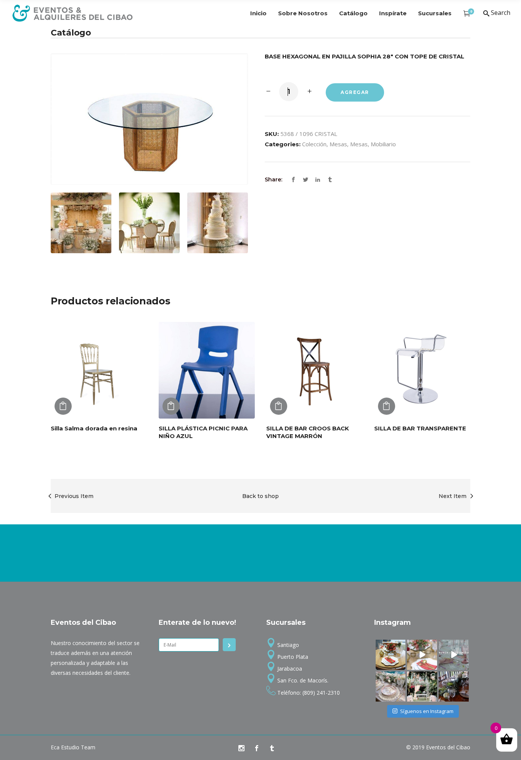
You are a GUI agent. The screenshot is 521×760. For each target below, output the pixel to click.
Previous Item (74, 496)
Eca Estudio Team (73, 747)
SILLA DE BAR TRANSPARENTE (420, 428)
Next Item (452, 496)
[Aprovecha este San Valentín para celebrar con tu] (422, 655)
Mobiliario (383, 144)
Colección (314, 144)
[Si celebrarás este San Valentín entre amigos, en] (454, 655)
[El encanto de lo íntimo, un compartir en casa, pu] (391, 686)
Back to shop (260, 496)
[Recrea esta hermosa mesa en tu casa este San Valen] (391, 655)
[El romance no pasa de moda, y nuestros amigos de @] (422, 686)
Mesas (338, 144)
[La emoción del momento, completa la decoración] (454, 686)
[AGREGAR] (63, 406)
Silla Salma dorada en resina (94, 428)
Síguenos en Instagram (426, 711)
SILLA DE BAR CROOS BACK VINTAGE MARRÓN (307, 432)
